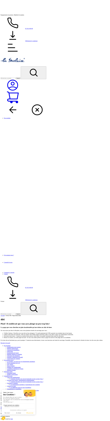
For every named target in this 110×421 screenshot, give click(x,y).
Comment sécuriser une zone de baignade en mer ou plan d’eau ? (26, 379)
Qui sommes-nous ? (9, 360)
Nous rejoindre (11, 366)
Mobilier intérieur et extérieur (14, 354)
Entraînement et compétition (14, 389)
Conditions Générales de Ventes (15, 368)
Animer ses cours (11, 386)
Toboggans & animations (13, 355)
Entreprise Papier (11, 373)
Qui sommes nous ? (9, 255)
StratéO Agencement (12, 374)
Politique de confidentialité (14, 367)
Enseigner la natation (12, 383)
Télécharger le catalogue (31, 41)
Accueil (3, 315)
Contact (6, 274)
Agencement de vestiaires (13, 358)
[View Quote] (13, 103)
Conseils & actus (8, 262)
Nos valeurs (10, 364)
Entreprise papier (8, 371)
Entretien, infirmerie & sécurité (15, 357)
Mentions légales (11, 370)
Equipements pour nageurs (14, 347)
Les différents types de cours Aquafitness (20, 387)
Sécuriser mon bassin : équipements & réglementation (20, 380)
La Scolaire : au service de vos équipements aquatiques (21, 361)
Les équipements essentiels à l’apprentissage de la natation (25, 384)
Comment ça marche (9, 272)
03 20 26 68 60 (29, 28)
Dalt (12, 419)
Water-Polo (10, 351)
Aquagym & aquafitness (13, 350)
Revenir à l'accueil (5, 343)
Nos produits (7, 118)
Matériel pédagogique (12, 348)
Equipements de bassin (13, 353)
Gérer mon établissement (13, 377)
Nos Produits (7, 345)
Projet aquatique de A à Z (13, 363)
